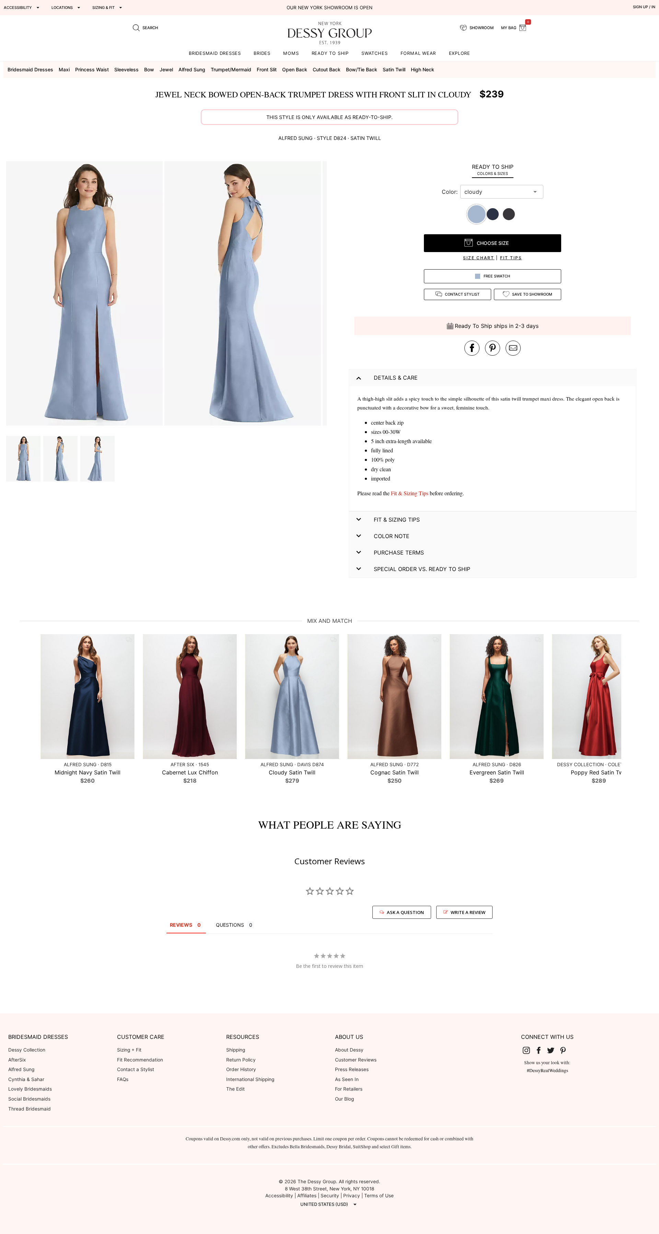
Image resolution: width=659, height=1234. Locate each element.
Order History (241, 1069)
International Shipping (250, 1079)
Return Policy (241, 1060)
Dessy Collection (26, 1050)
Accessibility (279, 1195)
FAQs (122, 1079)
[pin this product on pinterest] (492, 348)
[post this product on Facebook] (471, 348)
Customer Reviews (356, 1060)
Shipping (235, 1050)
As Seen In (347, 1079)
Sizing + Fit (129, 1050)
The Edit (235, 1089)
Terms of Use (379, 1195)
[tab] (492, 169)
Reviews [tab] (181, 925)
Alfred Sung (21, 1069)
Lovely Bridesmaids (30, 1089)
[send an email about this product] (513, 348)
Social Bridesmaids (29, 1099)
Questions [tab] (230, 925)
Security (330, 1195)
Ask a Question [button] (405, 912)
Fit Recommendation (140, 1060)
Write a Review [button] (468, 912)
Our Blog (344, 1099)
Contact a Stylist (135, 1069)
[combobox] (496, 192)
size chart (478, 257)
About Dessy (349, 1050)
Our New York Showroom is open (329, 7)
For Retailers (348, 1089)
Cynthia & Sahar (26, 1079)
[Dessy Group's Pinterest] (565, 1050)
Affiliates (306, 1195)
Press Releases (352, 1069)
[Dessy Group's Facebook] (541, 1050)
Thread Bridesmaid (29, 1109)
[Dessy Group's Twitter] (553, 1050)
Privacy (351, 1195)
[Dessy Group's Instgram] (529, 1050)
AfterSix (17, 1060)
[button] (85, 294)
